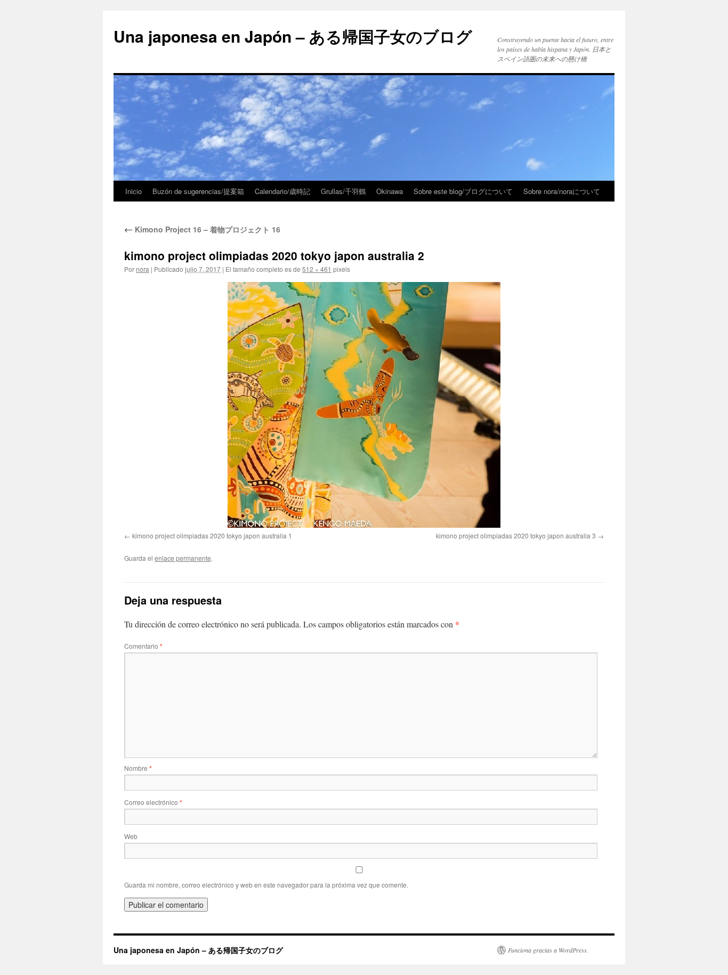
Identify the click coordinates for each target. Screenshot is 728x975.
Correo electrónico (153, 802)
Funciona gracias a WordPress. (548, 950)
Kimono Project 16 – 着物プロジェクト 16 (202, 229)
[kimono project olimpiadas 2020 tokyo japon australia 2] (364, 405)
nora (142, 268)
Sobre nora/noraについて (561, 191)
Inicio (133, 191)
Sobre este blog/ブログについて (463, 191)
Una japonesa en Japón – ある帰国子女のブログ (293, 36)
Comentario (143, 645)
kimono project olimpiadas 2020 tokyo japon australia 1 (212, 535)
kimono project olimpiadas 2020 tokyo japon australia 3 (516, 535)
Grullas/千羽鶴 (343, 191)
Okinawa (389, 191)
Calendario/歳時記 (282, 191)
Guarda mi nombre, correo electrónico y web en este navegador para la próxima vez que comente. (266, 884)
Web (130, 836)
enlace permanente (183, 557)
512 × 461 (316, 268)
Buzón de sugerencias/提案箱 (198, 191)
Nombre (138, 767)
